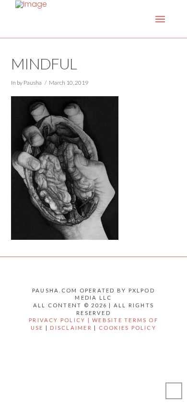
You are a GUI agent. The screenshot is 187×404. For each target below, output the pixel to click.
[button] (160, 19)
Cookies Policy (127, 328)
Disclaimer (71, 328)
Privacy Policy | (60, 320)
